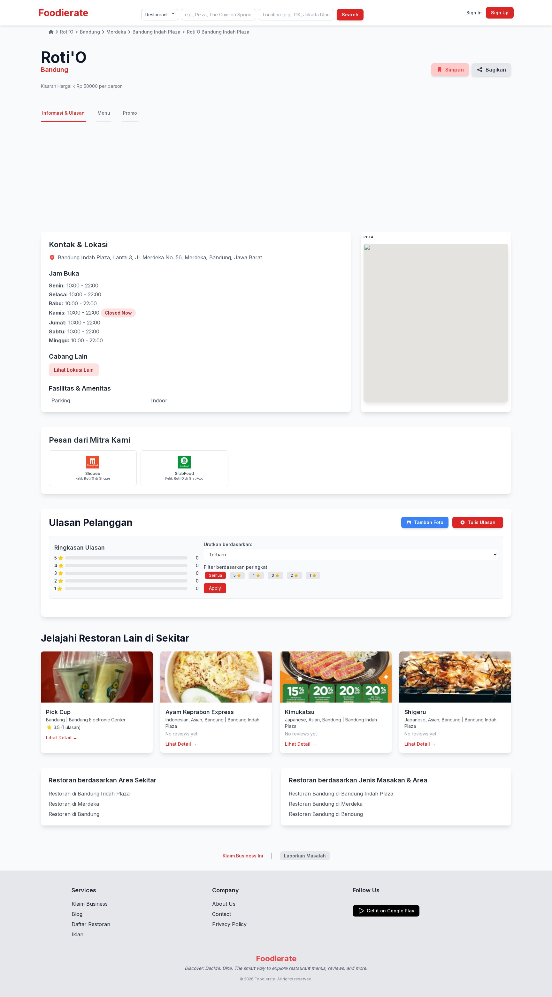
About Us (223, 904)
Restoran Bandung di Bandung (326, 814)
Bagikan (496, 69)
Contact (221, 914)
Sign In (474, 12)
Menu (103, 113)
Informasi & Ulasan (63, 113)
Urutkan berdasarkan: (228, 544)
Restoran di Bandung (74, 814)
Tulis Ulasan (481, 522)
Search (350, 14)
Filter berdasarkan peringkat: (236, 567)
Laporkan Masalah (305, 855)
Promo (130, 113)
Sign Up (500, 12)
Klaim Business (90, 904)
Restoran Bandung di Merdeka (326, 804)
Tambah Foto (428, 522)
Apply (215, 588)
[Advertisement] (276, 177)
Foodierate (63, 13)
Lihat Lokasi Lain (74, 370)
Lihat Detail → (61, 737)
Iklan (77, 934)
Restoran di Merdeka (74, 804)
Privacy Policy (229, 924)
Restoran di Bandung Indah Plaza (89, 793)
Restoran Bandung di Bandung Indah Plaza (341, 793)
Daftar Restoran (91, 924)
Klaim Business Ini (243, 855)
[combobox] (218, 14)
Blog (77, 914)
